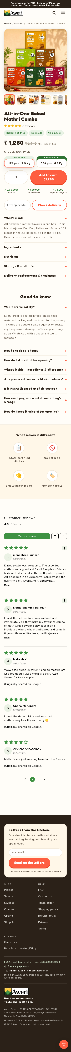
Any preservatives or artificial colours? (34, 379)
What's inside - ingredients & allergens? (33, 369)
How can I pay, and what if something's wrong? (32, 400)
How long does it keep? (21, 350)
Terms (42, 928)
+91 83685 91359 (14, 970)
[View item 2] (21, 99)
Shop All (10, 922)
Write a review (27, 536)
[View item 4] (45, 99)
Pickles (8, 890)
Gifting (8, 915)
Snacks (18, 23)
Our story (10, 942)
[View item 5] (57, 99)
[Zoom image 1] (35, 60)
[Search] (54, 13)
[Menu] (63, 13)
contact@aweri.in (37, 970)
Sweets (9, 903)
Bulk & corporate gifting (20, 948)
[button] (13, 126)
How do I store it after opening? (28, 360)
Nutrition (11, 256)
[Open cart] (63, 1044)
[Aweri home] (13, 13)
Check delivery (49, 205)
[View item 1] (9, 99)
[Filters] (55, 536)
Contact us (45, 896)
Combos (9, 909)
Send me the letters (29, 863)
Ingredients (12, 247)
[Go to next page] (45, 779)
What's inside (14, 218)
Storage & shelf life (19, 266)
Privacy (43, 922)
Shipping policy (48, 909)
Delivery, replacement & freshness (30, 275)
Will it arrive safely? (19, 307)
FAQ (41, 890)
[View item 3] (33, 99)
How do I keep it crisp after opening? (31, 411)
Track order (46, 903)
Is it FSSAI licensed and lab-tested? (30, 388)
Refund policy (47, 915)
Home (7, 23)
